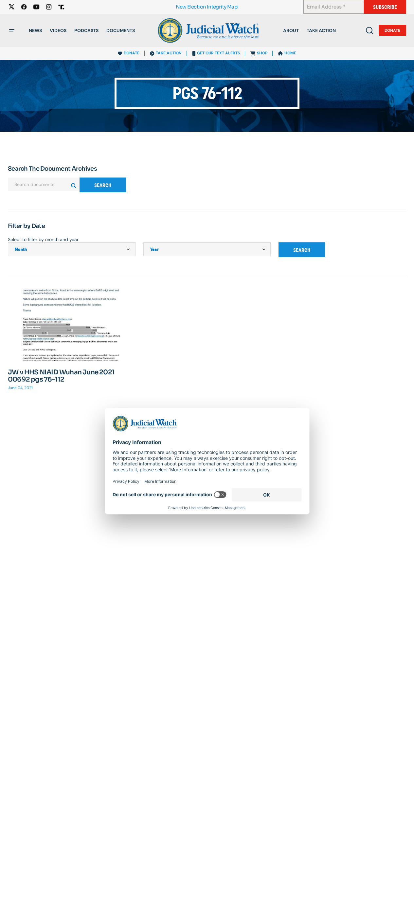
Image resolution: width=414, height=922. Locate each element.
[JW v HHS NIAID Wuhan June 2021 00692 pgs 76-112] (71, 325)
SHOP (262, 53)
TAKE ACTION (169, 53)
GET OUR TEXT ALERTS (218, 53)
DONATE (131, 53)
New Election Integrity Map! (207, 7)
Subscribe (385, 7)
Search (102, 185)
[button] (12, 30)
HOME (290, 53)
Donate (392, 30)
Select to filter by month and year (43, 239)
